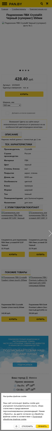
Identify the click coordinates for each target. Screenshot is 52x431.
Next (50, 233)
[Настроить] (16, 426)
